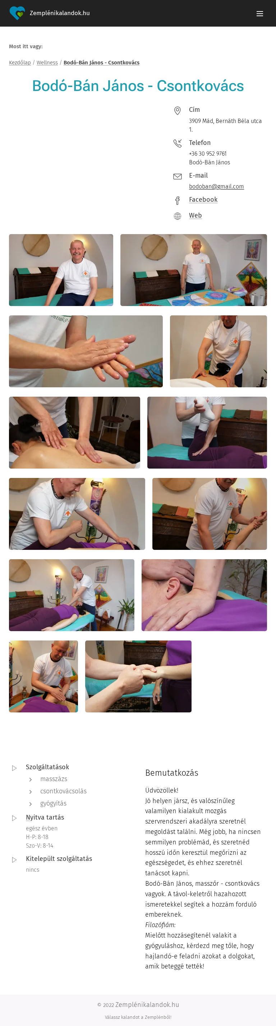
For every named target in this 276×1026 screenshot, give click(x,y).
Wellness (47, 62)
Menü (260, 13)
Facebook (203, 200)
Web (195, 215)
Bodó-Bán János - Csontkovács (101, 62)
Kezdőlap (20, 62)
